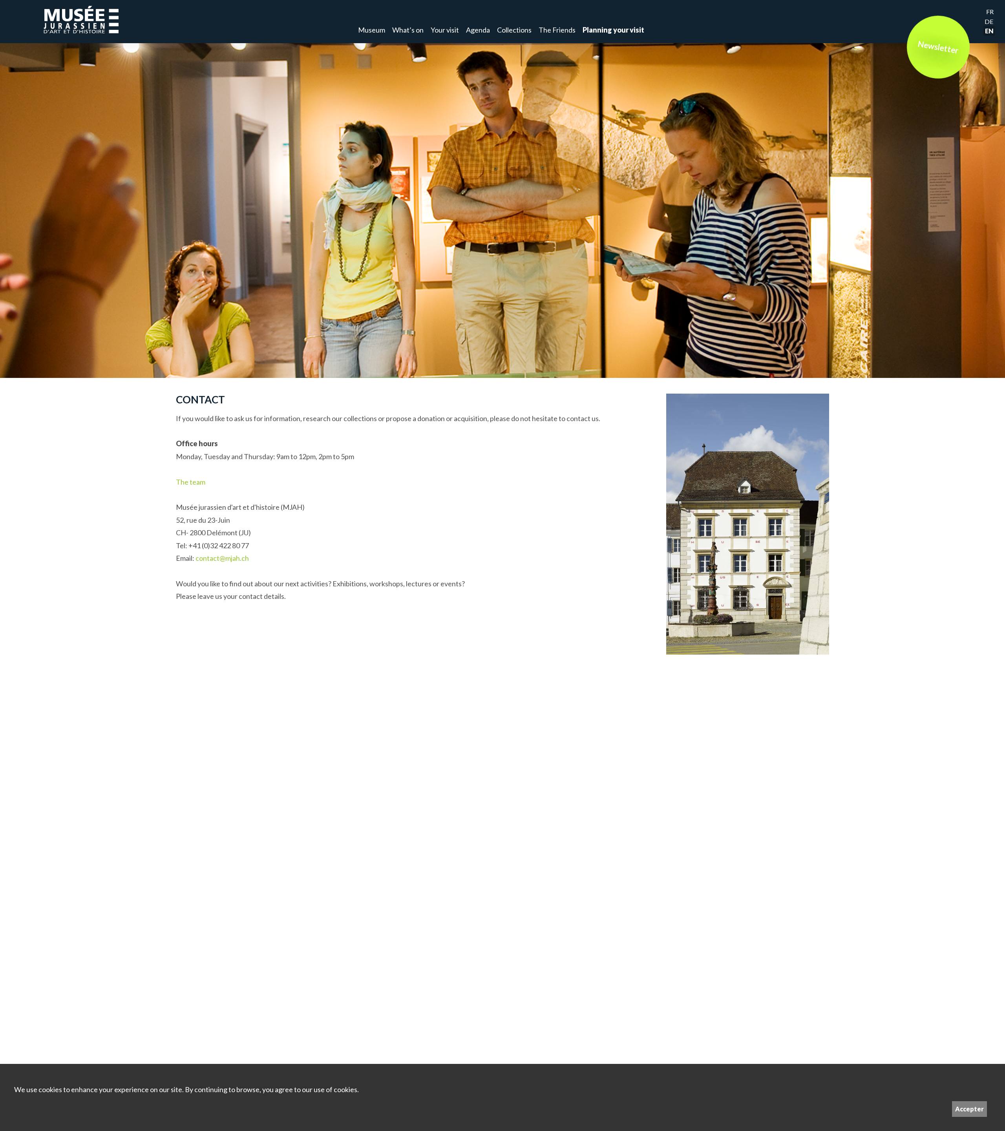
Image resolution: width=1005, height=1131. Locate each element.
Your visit (445, 30)
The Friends (557, 30)
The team (190, 482)
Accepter (969, 1109)
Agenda (478, 30)
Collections (514, 30)
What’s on (408, 30)
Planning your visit (613, 30)
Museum (371, 30)
